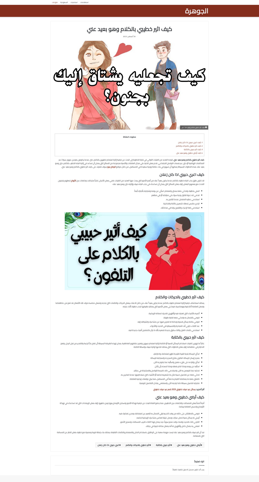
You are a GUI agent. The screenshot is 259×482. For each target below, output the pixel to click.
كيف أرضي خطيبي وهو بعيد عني (189, 153)
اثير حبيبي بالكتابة (163, 445)
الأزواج (73, 181)
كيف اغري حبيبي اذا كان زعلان (190, 142)
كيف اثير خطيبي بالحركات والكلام (189, 146)
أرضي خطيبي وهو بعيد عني (189, 445)
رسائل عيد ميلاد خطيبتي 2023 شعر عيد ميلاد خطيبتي (174, 389)
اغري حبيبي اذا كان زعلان (108, 445)
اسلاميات (73, 2)
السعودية (64, 2)
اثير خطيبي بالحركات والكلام (138, 445)
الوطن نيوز (111, 167)
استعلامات (84, 2)
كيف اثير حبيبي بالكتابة (193, 149)
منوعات (55, 2)
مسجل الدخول (188, 469)
